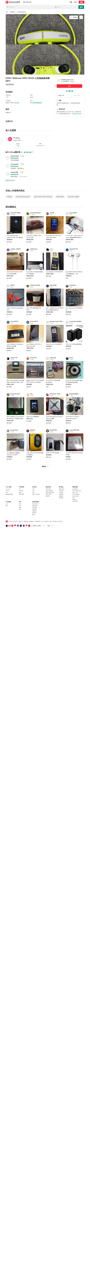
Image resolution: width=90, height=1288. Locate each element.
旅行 (73, 497)
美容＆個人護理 (36, 494)
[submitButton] (81, 7)
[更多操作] (81, 17)
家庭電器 (34, 509)
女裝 (33, 489)
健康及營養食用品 (50, 492)
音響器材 (61, 494)
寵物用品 (34, 512)
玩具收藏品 (75, 489)
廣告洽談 (46, 521)
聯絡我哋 (26, 521)
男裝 (33, 492)
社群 (20, 505)
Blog (7, 492)
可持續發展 (37, 521)
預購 (20, 507)
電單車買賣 (21, 494)
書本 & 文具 (75, 492)
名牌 (33, 490)
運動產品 (34, 511)
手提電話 (61, 492)
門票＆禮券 (75, 501)
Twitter (7, 490)
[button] (31, 140)
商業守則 (60, 521)
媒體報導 (31, 521)
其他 (20, 503)
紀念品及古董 (75, 496)
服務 (7, 505)
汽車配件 (21, 490)
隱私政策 (55, 521)
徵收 (20, 509)
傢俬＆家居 (35, 503)
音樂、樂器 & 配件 (76, 490)
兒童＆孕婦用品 (49, 490)
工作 (7, 503)
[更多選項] (7, 244)
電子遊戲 (34, 507)
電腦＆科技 (35, 505)
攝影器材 (61, 496)
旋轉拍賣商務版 (9, 494)
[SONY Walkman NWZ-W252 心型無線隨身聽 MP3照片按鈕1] (45, 29)
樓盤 (20, 492)
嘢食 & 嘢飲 (48, 494)
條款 (51, 521)
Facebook (8, 489)
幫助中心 (21, 521)
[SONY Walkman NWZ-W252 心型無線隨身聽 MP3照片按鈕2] (45, 59)
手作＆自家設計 (76, 494)
